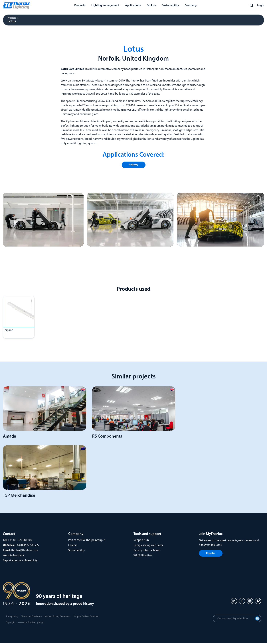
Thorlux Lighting (36, 623)
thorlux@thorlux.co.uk (24, 550)
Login (260, 5)
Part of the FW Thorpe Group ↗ (87, 540)
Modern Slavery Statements (58, 617)
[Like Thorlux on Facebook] (242, 601)
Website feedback (13, 555)
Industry (133, 164)
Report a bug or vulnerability (20, 560)
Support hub (141, 540)
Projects (11, 18)
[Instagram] (250, 601)
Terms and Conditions (31, 617)
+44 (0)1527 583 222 (27, 545)
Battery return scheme (147, 550)
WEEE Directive (143, 555)
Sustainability (76, 550)
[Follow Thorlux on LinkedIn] (234, 601)
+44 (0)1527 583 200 (20, 540)
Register (210, 553)
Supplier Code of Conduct (86, 617)
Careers (72, 545)
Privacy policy (12, 617)
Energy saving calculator (148, 545)
